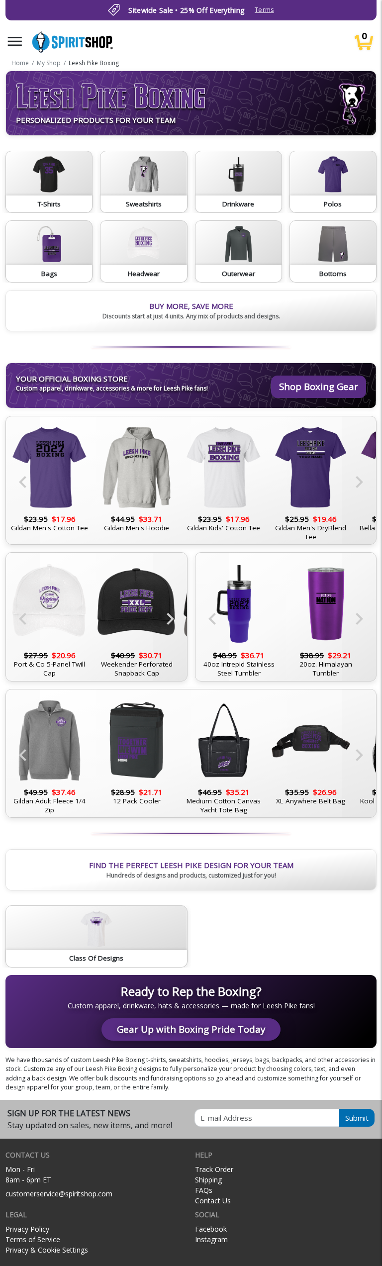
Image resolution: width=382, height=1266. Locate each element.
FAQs (203, 1190)
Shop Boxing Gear (318, 386)
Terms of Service (32, 1239)
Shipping (208, 1179)
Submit (357, 1118)
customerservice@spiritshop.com (58, 1193)
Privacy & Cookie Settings (46, 1250)
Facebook (211, 1229)
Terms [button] (264, 9)
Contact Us (213, 1200)
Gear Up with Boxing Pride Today (191, 1029)
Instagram (211, 1239)
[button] (14, 41)
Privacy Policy (27, 1229)
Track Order (214, 1169)
